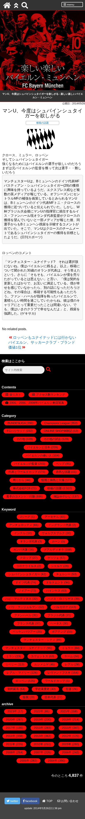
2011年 (10, 744)
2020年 (10, 719)
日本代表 (50, 697)
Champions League (57, 423)
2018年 (66, 719)
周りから (18, 480)
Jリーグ (25, 516)
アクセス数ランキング (50, 394)
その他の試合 (52, 439)
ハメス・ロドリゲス (60, 598)
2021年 (65, 711)
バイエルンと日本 (38, 447)
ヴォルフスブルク (53, 533)
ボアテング (59, 631)
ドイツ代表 (22, 582)
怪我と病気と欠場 (52, 480)
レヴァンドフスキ (59, 672)
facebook (31, 801)
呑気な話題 (63, 471)
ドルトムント (54, 582)
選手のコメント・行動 (20, 496)
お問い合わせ (69, 801)
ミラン (10, 656)
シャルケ (57, 566)
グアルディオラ (54, 549)
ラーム (68, 656)
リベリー (11, 664)
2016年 (38, 727)
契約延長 (13, 689)
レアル (69, 664)
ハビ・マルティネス (18, 598)
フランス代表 (25, 623)
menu (70, 4)
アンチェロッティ (20, 525)
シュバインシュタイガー (24, 574)
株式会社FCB (21, 488)
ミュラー (67, 648)
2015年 (66, 727)
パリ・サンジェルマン (23, 607)
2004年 (52, 760)
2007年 (38, 752)
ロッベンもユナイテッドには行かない (44, 337)
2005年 (24, 760)
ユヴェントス (39, 656)
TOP (49, 801)
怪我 (25, 697)
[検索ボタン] (48, 369)
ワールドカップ (55, 680)
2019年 (38, 719)
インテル (20, 533)
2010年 (38, 744)
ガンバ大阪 (20, 549)
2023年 (12, 711)
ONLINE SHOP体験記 (58, 430)
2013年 (38, 736)
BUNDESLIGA (16, 423)
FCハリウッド (16, 430)
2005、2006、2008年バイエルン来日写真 (36, 402)
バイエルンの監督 (25, 463)
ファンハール (22, 615)
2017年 (10, 727)
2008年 (10, 752)
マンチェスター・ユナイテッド (25, 648)
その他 (20, 439)
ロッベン (21, 680)
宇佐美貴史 (42, 689)
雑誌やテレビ (62, 496)
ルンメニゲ (41, 664)
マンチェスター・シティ (39, 639)
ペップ (60, 463)
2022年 (38, 711)
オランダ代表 (28, 541)
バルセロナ (61, 607)
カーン (56, 541)
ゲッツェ (53, 557)
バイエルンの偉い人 (39, 455)
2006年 (66, 752)
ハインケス (53, 590)
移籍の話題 (42, 122)
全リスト (15, 394)
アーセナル (52, 516)
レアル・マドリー (18, 672)
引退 (68, 689)
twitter (13, 801)
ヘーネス (56, 623)
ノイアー (24, 590)
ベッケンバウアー (24, 631)
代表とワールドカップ (22, 471)
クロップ (25, 557)
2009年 (66, 744)
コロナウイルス (26, 566)
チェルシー (63, 574)
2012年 (66, 736)
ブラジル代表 (56, 615)
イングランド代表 (59, 525)
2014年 (10, 736)
